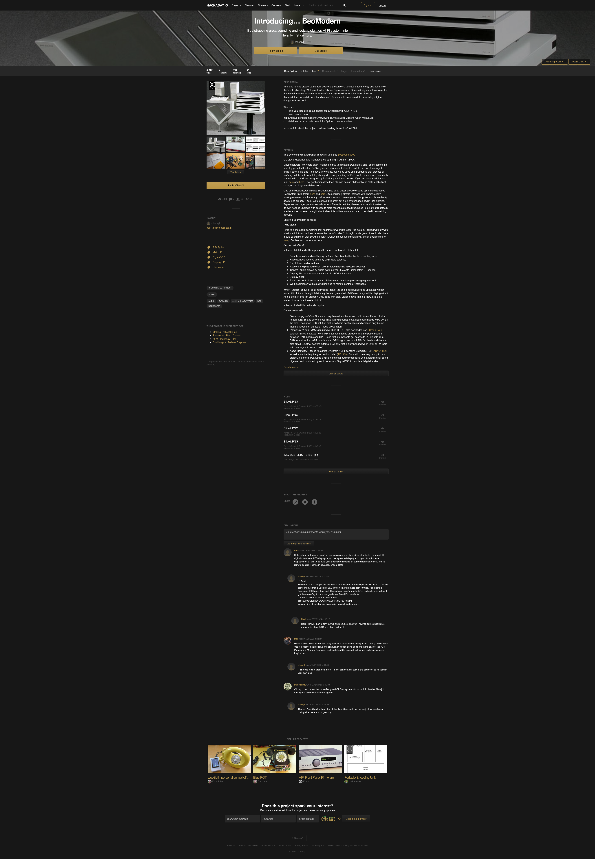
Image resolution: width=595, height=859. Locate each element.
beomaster (214, 306)
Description (290, 71)
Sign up (368, 5)
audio (211, 301)
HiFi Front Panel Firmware (316, 777)
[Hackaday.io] (217, 5)
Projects (236, 5)
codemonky (355, 781)
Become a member (270, 810)
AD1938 (342, 354)
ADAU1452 (379, 351)
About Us (231, 845)
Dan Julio (217, 781)
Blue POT (260, 777)
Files (315, 71)
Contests (263, 5)
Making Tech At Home (225, 332)
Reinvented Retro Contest (227, 335)
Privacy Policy (301, 845)
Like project (321, 50)
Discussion (376, 71)
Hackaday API (317, 845)
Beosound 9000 (346, 154)
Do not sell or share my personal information (348, 845)
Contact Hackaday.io (248, 845)
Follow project (275, 50)
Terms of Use (285, 845)
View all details (336, 373)
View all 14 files (336, 471)
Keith (306, 781)
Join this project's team (219, 227)
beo (259, 301)
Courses (276, 5)
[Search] (344, 5)
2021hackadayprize (242, 301)
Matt (296, 638)
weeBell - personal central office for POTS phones (241, 777)
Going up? (298, 837)
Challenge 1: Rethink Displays (229, 342)
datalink (223, 301)
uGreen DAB (375, 330)
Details (304, 71)
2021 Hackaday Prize (212, 85)
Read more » (291, 367)
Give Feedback (268, 845)
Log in (382, 5)
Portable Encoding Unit (359, 777)
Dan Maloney (300, 684)
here (291, 182)
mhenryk (299, 42)
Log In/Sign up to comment (299, 543)
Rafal (296, 550)
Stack (287, 5)
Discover (249, 5)
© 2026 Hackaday (297, 851)
